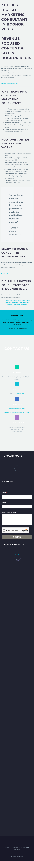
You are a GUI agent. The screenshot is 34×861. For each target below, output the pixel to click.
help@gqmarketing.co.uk (17, 408)
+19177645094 (19, 394)
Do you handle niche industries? (11, 297)
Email (4, 502)
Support (7, 847)
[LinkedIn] (14, 841)
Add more (17, 849)
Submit (17, 536)
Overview (15, 302)
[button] (17, 367)
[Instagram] (19, 841)
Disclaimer (26, 847)
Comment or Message (9, 512)
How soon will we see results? (10, 295)
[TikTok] (21, 841)
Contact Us (4, 273)
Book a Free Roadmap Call (9, 83)
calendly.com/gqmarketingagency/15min (17, 412)
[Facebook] (12, 841)
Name (4, 493)
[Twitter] (17, 841)
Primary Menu (30, 5)
